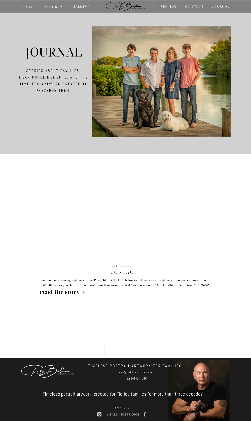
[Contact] (125, 207)
